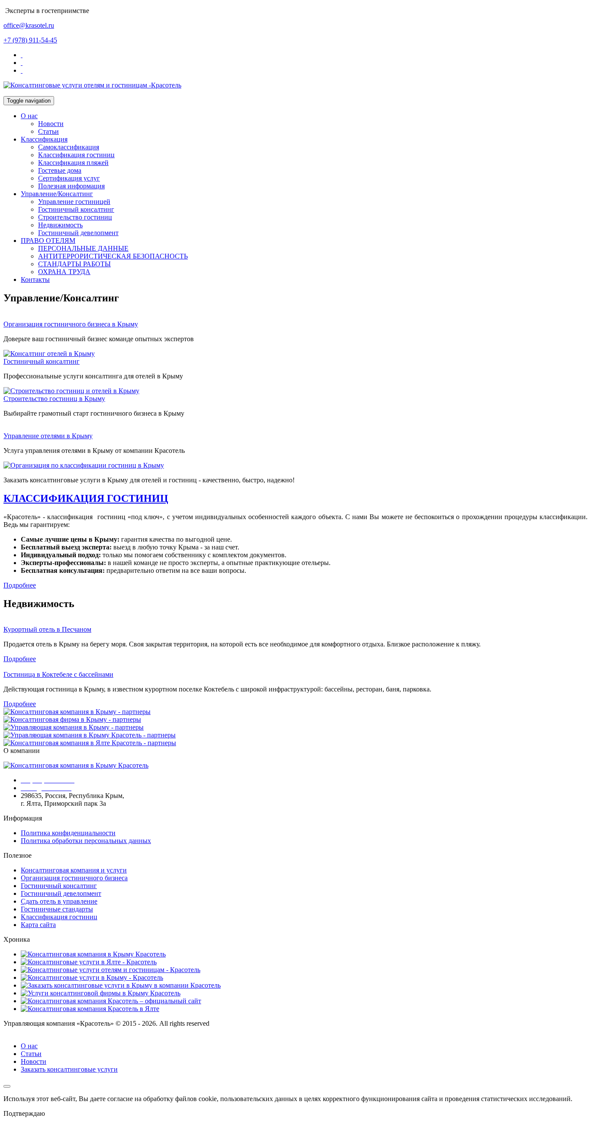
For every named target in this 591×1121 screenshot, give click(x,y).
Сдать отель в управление (59, 901)
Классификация (44, 139)
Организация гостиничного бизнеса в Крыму (70, 324)
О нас (29, 116)
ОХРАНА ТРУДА (64, 271)
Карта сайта (38, 924)
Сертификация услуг (69, 178)
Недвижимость (60, 225)
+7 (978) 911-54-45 (30, 40)
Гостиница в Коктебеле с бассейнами (58, 674)
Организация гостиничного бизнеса (74, 878)
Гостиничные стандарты (57, 909)
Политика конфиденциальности (68, 833)
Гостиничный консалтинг (76, 209)
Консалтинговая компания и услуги (74, 870)
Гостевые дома (59, 170)
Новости (51, 123)
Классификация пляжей (73, 162)
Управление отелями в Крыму (48, 435)
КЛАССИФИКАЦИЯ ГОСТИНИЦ (85, 498)
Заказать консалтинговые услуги (69, 1069)
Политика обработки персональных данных (86, 840)
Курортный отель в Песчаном (47, 629)
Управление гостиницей (74, 201)
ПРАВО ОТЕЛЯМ (48, 240)
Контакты (35, 279)
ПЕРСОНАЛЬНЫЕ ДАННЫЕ (83, 248)
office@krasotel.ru (28, 25)
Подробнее (19, 658)
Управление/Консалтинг (57, 193)
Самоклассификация (68, 147)
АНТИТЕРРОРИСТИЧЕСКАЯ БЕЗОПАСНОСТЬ (113, 256)
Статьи (48, 131)
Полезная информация (71, 186)
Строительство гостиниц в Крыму (54, 398)
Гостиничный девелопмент (78, 232)
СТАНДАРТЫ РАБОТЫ (74, 264)
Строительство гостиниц (75, 217)
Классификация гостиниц (76, 154)
